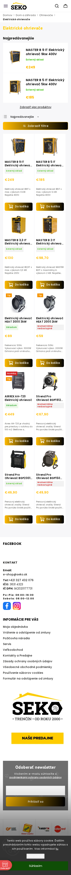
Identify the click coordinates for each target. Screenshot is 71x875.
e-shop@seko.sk (15, 574)
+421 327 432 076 (21, 580)
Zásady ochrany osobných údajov (27, 661)
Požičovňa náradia (16, 638)
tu (57, 849)
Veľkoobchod (13, 650)
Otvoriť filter (35, 126)
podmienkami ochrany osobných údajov (35, 777)
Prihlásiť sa (35, 802)
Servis (7, 644)
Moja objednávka (15, 627)
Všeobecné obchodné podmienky (27, 667)
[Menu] (6, 6)
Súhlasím (35, 866)
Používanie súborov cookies (23, 673)
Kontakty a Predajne (17, 655)
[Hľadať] (57, 6)
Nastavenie (35, 856)
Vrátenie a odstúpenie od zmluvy (26, 632)
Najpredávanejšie (22, 117)
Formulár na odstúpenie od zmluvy (28, 678)
